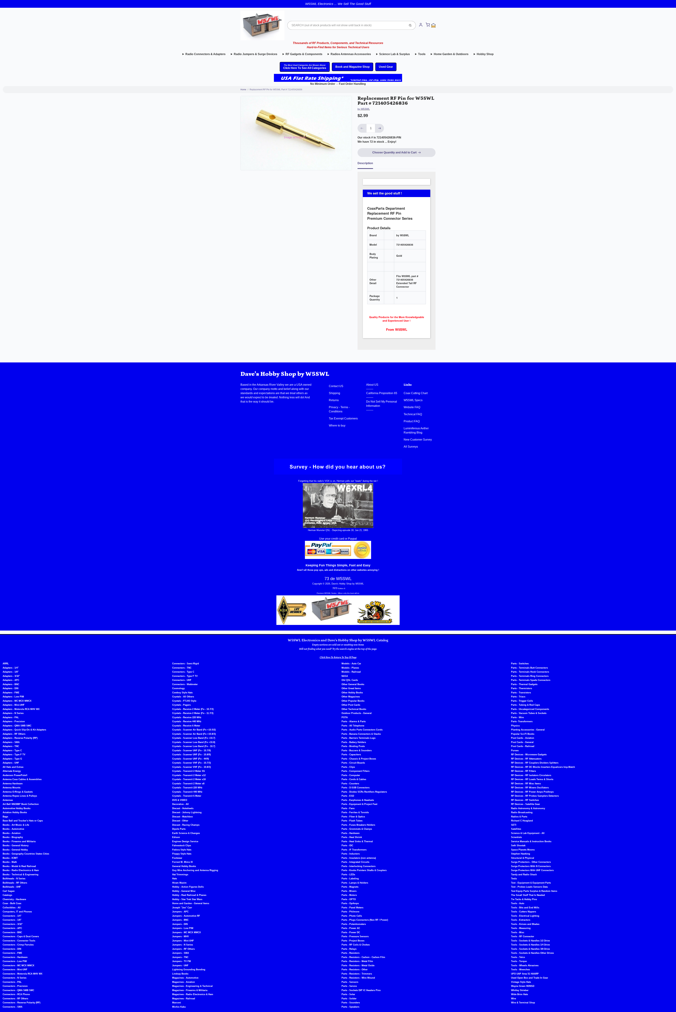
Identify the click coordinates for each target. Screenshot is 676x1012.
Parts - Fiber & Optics (353, 816)
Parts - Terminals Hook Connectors (530, 672)
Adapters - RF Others (14, 734)
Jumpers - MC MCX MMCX (186, 932)
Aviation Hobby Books (15, 812)
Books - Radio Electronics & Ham (21, 870)
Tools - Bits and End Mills (525, 907)
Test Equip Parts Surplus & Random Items (534, 891)
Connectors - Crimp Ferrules (18, 944)
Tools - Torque (519, 961)
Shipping (334, 393)
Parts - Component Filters (356, 771)
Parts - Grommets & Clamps (357, 829)
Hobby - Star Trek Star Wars (187, 899)
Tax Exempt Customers (343, 418)
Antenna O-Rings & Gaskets (18, 791)
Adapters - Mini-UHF (13, 705)
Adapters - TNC (11, 746)
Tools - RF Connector (522, 936)
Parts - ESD (348, 796)
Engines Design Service (185, 841)
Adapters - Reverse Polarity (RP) (20, 738)
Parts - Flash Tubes (352, 820)
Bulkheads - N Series (14, 878)
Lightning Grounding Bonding (188, 969)
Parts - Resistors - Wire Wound (358, 977)
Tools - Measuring (521, 928)
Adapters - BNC (11, 684)
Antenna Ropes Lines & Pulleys (20, 796)
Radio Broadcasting (522, 812)
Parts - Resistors (350, 953)
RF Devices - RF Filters (523, 771)
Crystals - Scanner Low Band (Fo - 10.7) (193, 746)
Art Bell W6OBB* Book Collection (21, 804)
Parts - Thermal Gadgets (524, 684)
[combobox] (346, 25)
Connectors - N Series (14, 977)
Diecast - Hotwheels (182, 808)
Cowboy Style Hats (182, 692)
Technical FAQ (413, 414)
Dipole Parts (179, 829)
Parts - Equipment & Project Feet (359, 804)
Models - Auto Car (351, 663)
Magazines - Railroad (183, 998)
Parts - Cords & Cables (354, 779)
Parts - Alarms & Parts (354, 721)
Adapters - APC (11, 680)
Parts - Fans (348, 808)
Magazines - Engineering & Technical (192, 986)
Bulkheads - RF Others (15, 882)
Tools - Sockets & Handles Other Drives (532, 953)
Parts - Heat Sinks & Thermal (357, 841)
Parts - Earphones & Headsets (358, 800)
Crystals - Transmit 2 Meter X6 (188, 771)
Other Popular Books (353, 701)
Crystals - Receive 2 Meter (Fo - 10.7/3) (193, 709)
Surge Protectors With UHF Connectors (532, 870)
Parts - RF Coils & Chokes (356, 944)
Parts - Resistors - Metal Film (357, 961)
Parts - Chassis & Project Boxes (359, 758)
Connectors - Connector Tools (19, 940)
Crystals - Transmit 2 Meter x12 (189, 775)
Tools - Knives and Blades (525, 924)
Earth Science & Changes (186, 833)
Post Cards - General (522, 742)
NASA (345, 676)
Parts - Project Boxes (353, 940)
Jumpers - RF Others (183, 949)
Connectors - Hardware (15, 957)
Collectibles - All (12, 907)
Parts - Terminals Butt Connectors (529, 667)
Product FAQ (412, 421)
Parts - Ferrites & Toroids (355, 812)
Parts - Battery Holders (354, 742)
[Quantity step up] (379, 128)
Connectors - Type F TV (185, 676)
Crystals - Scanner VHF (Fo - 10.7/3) (191, 762)
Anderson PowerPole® (15, 775)
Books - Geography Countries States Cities (26, 853)
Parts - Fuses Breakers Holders (358, 825)
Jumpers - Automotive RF (186, 916)
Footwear (177, 858)
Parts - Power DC (351, 932)
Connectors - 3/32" (13, 924)
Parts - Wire (517, 717)
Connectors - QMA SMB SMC (18, 990)
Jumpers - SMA (180, 953)
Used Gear (386, 66)
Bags (5, 816)
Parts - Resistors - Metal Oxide (358, 965)
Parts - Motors (349, 895)
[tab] (367, 164)
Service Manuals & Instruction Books (531, 841)
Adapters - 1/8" (11, 672)
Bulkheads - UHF (12, 887)
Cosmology (178, 688)
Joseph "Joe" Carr (182, 907)
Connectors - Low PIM (15, 961)
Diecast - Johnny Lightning (187, 812)
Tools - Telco (518, 957)
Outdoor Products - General (357, 713)
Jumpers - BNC (180, 920)
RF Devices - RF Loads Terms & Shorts (532, 779)
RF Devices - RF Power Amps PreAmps (532, 791)
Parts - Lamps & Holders (355, 882)
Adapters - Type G (12, 758)
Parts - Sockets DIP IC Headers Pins (361, 990)
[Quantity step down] (362, 128)
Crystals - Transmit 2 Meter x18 (189, 779)
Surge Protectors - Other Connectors (531, 862)
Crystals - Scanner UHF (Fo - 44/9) (190, 758)
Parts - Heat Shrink (352, 837)
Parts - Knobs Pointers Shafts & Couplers (364, 870)
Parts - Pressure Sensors (355, 936)
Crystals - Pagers (181, 705)
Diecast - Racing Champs (185, 825)
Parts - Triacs (518, 696)
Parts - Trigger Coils (522, 701)
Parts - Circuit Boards (353, 762)
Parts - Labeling (350, 878)
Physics (515, 725)
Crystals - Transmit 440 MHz (187, 791)
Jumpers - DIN (180, 924)
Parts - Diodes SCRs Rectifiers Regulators (364, 791)
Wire (513, 998)
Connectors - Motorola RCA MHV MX (22, 973)
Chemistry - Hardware (14, 899)
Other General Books (353, 684)
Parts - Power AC (351, 928)
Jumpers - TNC (180, 957)
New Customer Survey (418, 439)
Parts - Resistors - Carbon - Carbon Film (363, 957)
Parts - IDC (347, 845)
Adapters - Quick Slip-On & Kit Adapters (24, 729)
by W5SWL (364, 108)
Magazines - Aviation (183, 982)
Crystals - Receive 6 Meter (186, 725)
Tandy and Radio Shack (524, 874)
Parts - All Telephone (353, 725)
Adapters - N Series (13, 713)
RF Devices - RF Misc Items (526, 783)
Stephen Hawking (520, 853)
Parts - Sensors (350, 982)
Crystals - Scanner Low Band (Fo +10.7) (193, 738)
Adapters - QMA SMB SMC (17, 725)
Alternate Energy (12, 771)
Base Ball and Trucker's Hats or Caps (23, 820)
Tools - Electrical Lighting (525, 916)
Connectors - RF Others (15, 998)
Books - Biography (13, 837)
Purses (515, 750)
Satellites (516, 829)
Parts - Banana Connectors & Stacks (361, 734)
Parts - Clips (348, 767)
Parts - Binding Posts (353, 746)
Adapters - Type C (12, 750)
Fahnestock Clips (181, 845)
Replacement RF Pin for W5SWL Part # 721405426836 (276, 89)
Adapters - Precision (14, 721)
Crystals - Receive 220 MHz (186, 717)
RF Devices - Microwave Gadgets (529, 754)
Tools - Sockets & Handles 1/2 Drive (530, 940)
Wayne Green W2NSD (522, 986)
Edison (176, 837)
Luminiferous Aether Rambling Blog (416, 430)
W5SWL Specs (413, 400)
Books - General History (16, 845)
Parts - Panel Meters (352, 907)
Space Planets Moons (523, 849)
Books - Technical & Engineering (20, 874)
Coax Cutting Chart (416, 393)
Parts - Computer (351, 775)
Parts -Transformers (522, 721)
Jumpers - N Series (182, 944)
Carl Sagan (9, 891)
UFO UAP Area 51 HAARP (525, 973)
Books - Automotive (13, 829)
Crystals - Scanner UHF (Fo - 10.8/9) (191, 754)
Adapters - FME (11, 692)
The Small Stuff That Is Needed (528, 895)
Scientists (516, 837)
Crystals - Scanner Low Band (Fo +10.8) (193, 742)
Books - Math (10, 862)
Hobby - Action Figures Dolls (188, 887)
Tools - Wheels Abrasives (525, 965)
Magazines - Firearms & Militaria (189, 990)
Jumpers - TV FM (181, 961)
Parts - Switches (520, 663)
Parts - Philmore (350, 911)
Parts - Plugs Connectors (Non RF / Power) (365, 920)
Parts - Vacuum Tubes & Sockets (528, 713)
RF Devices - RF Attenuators (526, 758)
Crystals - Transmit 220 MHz (187, 787)
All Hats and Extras (13, 767)
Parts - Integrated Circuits (355, 862)
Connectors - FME (12, 953)
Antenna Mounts (11, 787)
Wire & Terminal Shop (523, 1002)
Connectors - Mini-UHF (15, 969)
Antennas (8, 800)
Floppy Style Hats (181, 853)
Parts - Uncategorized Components (530, 709)
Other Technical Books (354, 709)
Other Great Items (351, 688)
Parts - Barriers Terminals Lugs (358, 738)
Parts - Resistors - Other (355, 969)
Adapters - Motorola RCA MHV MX (21, 709)
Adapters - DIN (10, 688)
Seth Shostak (518, 845)
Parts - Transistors (521, 692)
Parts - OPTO (349, 899)
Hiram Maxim (179, 882)
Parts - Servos (349, 986)
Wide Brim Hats (519, 994)
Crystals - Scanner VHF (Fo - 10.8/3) (191, 767)
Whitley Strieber (519, 990)
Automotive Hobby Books (16, 808)
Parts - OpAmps (350, 903)
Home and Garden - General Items (190, 903)
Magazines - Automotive (185, 977)
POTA (345, 717)
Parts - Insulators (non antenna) (359, 858)
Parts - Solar (348, 994)
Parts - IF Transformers (354, 849)
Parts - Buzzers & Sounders (357, 750)
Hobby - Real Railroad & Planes (189, 895)
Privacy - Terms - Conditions (339, 409)
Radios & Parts (519, 816)
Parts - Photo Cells (352, 916)
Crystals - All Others (183, 696)
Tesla (514, 878)
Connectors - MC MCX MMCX (18, 965)
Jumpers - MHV (180, 936)
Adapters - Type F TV (14, 754)
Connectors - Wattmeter (185, 684)
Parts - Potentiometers (354, 924)
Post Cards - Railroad (522, 746)
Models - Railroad (351, 672)
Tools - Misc (517, 932)
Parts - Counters (350, 783)
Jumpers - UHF (180, 965)
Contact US (336, 386)
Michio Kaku (179, 1006)
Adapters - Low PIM (13, 696)
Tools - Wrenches (520, 969)
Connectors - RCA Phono (16, 994)
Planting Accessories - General (528, 729)
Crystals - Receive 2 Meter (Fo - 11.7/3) (192, 713)
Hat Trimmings (180, 874)
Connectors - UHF (181, 680)
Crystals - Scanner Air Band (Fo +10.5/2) (194, 729)
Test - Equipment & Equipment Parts (531, 882)
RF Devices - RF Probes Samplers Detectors (535, 796)
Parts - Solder (349, 998)
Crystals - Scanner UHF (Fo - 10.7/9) (191, 750)
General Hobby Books (184, 866)
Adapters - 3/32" (11, 676)
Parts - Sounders (351, 1002)
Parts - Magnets (350, 887)
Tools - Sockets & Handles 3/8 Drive (530, 949)
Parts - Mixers (349, 891)
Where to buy (337, 425)
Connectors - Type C (183, 672)
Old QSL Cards (350, 680)
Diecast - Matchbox (182, 816)
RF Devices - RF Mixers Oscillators (530, 787)
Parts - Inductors (351, 853)
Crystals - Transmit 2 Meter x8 (188, 783)
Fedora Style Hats (181, 849)
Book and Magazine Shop (352, 66)
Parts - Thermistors (521, 688)
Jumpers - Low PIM (182, 928)
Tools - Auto (517, 903)
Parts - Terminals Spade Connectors (530, 680)
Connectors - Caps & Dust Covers (21, 936)
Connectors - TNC (181, 667)
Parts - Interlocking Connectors (358, 866)
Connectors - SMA (12, 1006)
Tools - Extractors (520, 920)
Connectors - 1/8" (12, 920)
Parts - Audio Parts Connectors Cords (362, 729)
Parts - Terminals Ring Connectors (530, 676)
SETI (513, 825)
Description (365, 163)
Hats (174, 878)
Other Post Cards (351, 705)
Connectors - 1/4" (12, 916)
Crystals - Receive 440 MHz (186, 721)
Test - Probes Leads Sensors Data (529, 887)
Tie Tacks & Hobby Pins (524, 899)
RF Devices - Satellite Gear (525, 804)
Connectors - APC (12, 928)
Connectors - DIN (12, 949)
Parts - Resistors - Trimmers (357, 973)
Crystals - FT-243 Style (184, 701)
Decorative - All (180, 804)
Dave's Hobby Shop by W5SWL (284, 374)
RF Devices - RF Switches (525, 800)
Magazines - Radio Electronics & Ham (192, 994)
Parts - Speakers (350, 1006)
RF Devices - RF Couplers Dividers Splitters (534, 762)
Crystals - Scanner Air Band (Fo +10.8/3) (194, 734)
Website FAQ (412, 407)
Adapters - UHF (11, 762)
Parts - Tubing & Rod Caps (525, 705)
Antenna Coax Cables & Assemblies (22, 779)
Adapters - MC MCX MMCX (17, 701)
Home (243, 89)
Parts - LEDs (348, 874)
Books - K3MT (10, 858)
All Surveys (411, 446)
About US (372, 384)
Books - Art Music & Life (16, 825)
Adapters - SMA (11, 742)
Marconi (176, 1002)
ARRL (6, 663)
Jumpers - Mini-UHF (183, 940)
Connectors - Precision (15, 986)
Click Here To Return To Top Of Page (338, 657)
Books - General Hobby (15, 849)
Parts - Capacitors (351, 754)
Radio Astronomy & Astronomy (528, 808)
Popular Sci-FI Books (522, 734)
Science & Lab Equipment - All (527, 833)
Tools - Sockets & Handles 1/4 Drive (530, 944)
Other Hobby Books (352, 692)
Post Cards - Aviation (522, 738)
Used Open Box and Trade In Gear (529, 977)
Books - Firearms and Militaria (19, 841)
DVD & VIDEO (179, 800)
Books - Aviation (12, 833)
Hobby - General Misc (184, 891)
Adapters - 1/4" (11, 667)
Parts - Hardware (350, 833)
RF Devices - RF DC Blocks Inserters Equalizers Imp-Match (543, 767)
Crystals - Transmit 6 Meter (186, 796)
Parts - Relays (349, 949)
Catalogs (7, 895)
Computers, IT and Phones (17, 911)
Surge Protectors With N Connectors (531, 866)
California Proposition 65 (381, 393)
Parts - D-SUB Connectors (356, 787)
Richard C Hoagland (522, 820)
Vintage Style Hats (521, 982)
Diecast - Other (180, 820)
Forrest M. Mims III (182, 862)
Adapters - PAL (11, 717)
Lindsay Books (180, 973)
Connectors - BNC (12, 932)
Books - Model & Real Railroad (19, 866)
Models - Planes (350, 667)
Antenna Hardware (13, 783)
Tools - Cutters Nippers (523, 911)
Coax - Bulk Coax (12, 903)
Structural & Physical (522, 858)
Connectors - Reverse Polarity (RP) (21, 1002)
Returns (334, 400)
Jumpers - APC (180, 911)
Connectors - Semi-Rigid (185, 663)
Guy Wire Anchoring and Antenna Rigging (195, 870)
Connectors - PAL (12, 982)
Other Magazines (351, 696)
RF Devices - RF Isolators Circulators (531, 775)
